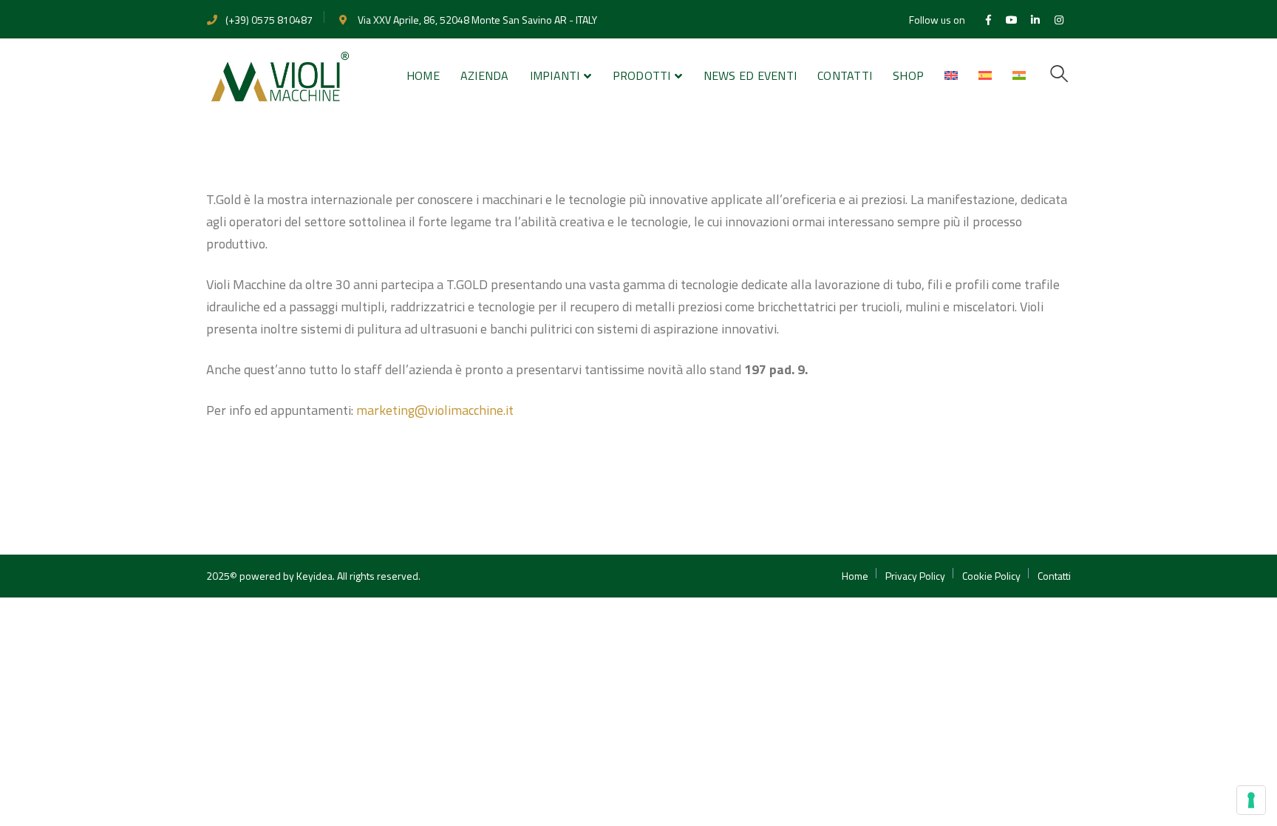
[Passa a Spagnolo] (985, 75)
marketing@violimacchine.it (435, 410)
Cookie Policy (991, 575)
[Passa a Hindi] (1019, 75)
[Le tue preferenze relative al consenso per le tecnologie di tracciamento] (1251, 800)
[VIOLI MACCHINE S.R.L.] (280, 75)
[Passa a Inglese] (951, 75)
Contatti (1054, 575)
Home (855, 575)
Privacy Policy (915, 575)
